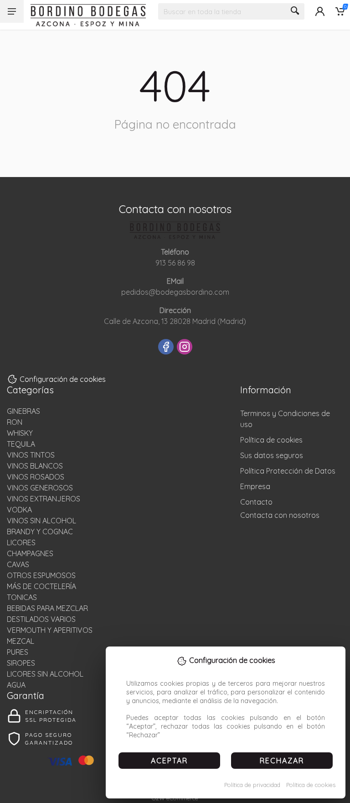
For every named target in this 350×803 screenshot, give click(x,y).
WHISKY (20, 433)
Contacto (256, 501)
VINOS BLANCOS (35, 465)
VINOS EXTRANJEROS (43, 498)
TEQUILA (21, 443)
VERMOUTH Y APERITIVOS (50, 630)
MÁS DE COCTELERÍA (41, 586)
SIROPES (21, 662)
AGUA (16, 684)
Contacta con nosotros (279, 515)
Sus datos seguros (271, 455)
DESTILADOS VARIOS (41, 619)
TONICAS (22, 597)
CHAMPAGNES (30, 553)
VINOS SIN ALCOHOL (41, 520)
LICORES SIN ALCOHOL (45, 673)
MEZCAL (20, 641)
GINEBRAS (23, 411)
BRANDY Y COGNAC (40, 531)
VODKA (19, 509)
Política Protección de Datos (287, 470)
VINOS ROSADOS (35, 476)
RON (14, 422)
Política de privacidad (252, 784)
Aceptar (169, 760)
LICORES (21, 542)
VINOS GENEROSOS (40, 487)
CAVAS (18, 564)
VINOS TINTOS (31, 454)
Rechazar (282, 760)
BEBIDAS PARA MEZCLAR (47, 608)
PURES (17, 652)
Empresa (255, 486)
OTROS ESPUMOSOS (41, 575)
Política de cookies (310, 784)
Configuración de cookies (63, 379)
